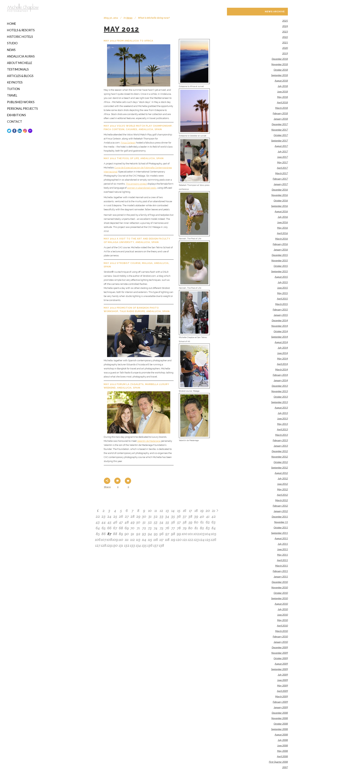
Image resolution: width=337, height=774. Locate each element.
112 (132, 539)
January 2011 (281, 576)
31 (149, 516)
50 (138, 522)
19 (202, 510)
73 (150, 527)
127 (97, 545)
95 (156, 533)
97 (167, 533)
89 (121, 533)
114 (144, 539)
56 (173, 522)
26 (121, 516)
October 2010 (281, 592)
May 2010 (282, 620)
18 (196, 510)
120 (179, 539)
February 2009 (280, 701)
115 (150, 539)
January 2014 (281, 380)
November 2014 (279, 325)
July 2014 (283, 347)
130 (115, 545)
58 (185, 522)
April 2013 (282, 429)
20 (208, 510)
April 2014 (282, 363)
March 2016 (281, 238)
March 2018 (281, 107)
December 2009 (280, 647)
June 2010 (282, 614)
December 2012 (280, 451)
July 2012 (283, 478)
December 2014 (280, 320)
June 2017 (282, 156)
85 (98, 533)
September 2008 (279, 729)
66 (109, 527)
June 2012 (282, 483)
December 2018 (280, 58)
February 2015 (280, 309)
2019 (285, 53)
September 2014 (279, 336)
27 (127, 516)
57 (179, 522)
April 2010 (282, 625)
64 (98, 527)
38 (190, 516)
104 (208, 533)
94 (150, 533)
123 (196, 539)
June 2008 (282, 745)
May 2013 (282, 423)
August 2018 (281, 80)
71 (138, 527)
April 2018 (282, 102)
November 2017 (279, 129)
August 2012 (281, 472)
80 (190, 527)
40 (202, 516)
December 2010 (280, 581)
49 (132, 522)
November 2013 (279, 391)
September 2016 (279, 205)
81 (196, 527)
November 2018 (279, 64)
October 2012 (281, 462)
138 (161, 545)
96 (161, 533)
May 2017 (282, 162)
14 (173, 510)
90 (126, 533)
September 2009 (279, 669)
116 (155, 539)
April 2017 (282, 167)
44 (103, 522)
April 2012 (282, 494)
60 (196, 522)
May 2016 (282, 227)
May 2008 (282, 750)
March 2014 (281, 369)
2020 (285, 47)
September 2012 (279, 467)
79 (185, 527)
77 (173, 527)
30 (144, 516)
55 (167, 522)
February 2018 (280, 113)
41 (207, 516)
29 (138, 516)
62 (208, 522)
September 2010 (279, 598)
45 (109, 522)
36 (179, 516)
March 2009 (281, 696)
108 (109, 539)
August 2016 (281, 211)
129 (109, 545)
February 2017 (280, 178)
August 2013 (281, 407)
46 (115, 522)
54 (161, 522)
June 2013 (282, 418)
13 (167, 510)
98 (173, 533)
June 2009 (282, 680)
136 (150, 545)
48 (127, 522)
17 (190, 510)
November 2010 (279, 587)
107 (103, 539)
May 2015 (282, 293)
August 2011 (281, 538)
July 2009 (283, 674)
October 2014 (281, 331)
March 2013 (281, 434)
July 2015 (283, 282)
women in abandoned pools (141, 188)
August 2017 (281, 145)
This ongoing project (136, 183)
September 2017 (279, 140)
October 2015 (281, 265)
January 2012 (281, 511)
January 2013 (281, 445)
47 (121, 522)
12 (161, 510)
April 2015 (282, 298)
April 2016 (282, 233)
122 (190, 539)
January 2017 (281, 184)
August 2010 (281, 603)
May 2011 (282, 554)
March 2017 (281, 173)
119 (173, 539)
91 (132, 533)
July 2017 (283, 151)
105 (213, 533)
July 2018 (283, 86)
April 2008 (282, 756)
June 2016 (282, 222)
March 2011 (281, 565)
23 (103, 516)
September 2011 (279, 532)
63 (214, 522)
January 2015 (281, 314)
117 (161, 539)
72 (144, 527)
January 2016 (281, 249)
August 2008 (281, 734)
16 (184, 510)
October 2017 (281, 135)
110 (120, 539)
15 (178, 510)
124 (202, 539)
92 (138, 533)
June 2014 (282, 353)
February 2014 (280, 374)
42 (214, 516)
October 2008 (281, 723)
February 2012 (280, 505)
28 (132, 516)
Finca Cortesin (128, 142)
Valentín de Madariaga (148, 441)
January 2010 (281, 641)
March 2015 (281, 304)
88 (115, 533)
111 (126, 539)
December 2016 (280, 189)
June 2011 (282, 549)
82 (202, 527)
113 (138, 539)
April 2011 (282, 560)
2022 (285, 37)
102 (196, 533)
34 (167, 516)
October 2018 (281, 69)
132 (126, 545)
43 (98, 522)
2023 (285, 31)
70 (132, 527)
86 (103, 533)
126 (213, 539)
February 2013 (280, 440)
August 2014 (281, 342)
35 (173, 516)
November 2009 (279, 652)
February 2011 (280, 571)
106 (98, 539)
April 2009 (282, 690)
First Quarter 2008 (278, 761)
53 (155, 522)
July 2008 (283, 739)
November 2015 (279, 260)
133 (132, 545)
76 (167, 527)
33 (161, 516)
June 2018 (282, 91)
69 (127, 527)
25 (115, 516)
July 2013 (283, 413)
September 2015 (279, 271)
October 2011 (281, 527)
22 (98, 516)
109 (115, 539)
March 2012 (281, 500)
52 (150, 522)
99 (179, 533)
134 (138, 545)
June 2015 (282, 287)
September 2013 (279, 402)
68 (121, 527)
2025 (285, 20)
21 (213, 510)
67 (115, 527)
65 (103, 527)
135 (144, 545)
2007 (285, 767)
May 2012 (121, 29)
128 (103, 545)
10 (150, 510)
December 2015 (280, 254)
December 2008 (280, 712)
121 (184, 539)
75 (161, 527)
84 (214, 527)
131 (121, 545)
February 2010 (280, 636)
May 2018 (282, 96)
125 (207, 539)
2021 (285, 42)
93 (144, 533)
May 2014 (282, 358)
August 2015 (281, 276)
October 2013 (281, 396)
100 (184, 533)
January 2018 (281, 118)
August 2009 (281, 663)
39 (196, 516)
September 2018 (279, 75)
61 (202, 522)
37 (184, 516)
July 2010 (283, 609)
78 (179, 527)
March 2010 (281, 631)
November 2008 (279, 718)
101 (190, 533)
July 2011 (283, 543)
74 (155, 527)
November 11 (281, 522)
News (129, 17)
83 (208, 527)
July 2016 (283, 216)
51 (144, 522)
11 (155, 510)
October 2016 (281, 200)
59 (190, 522)
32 (156, 516)
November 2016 (279, 195)
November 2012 (279, 456)
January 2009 (281, 707)
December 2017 (280, 124)
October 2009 (281, 658)
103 (202, 533)
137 (155, 545)
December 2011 (280, 516)
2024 (285, 26)
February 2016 (280, 244)
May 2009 (282, 685)
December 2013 (280, 385)
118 (167, 539)
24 (109, 516)
